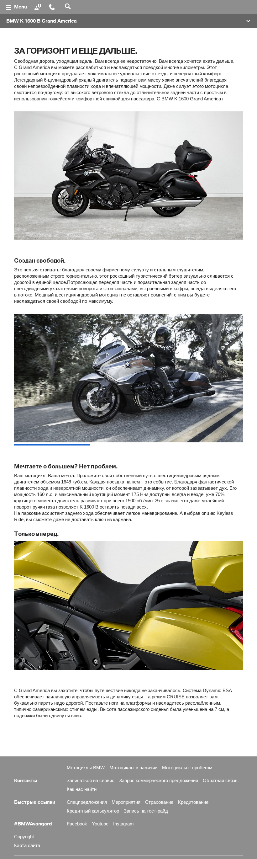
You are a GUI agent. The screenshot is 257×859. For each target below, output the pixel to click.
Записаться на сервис (90, 780)
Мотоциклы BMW (86, 767)
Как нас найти (82, 789)
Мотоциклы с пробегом (187, 767)
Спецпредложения (87, 802)
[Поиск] (68, 6)
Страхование (159, 802)
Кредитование (193, 802)
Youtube (100, 823)
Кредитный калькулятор (93, 811)
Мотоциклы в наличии (133, 767)
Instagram (123, 823)
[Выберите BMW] (38, 7)
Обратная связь (220, 780)
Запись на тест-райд (146, 811)
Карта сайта (27, 845)
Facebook (77, 823)
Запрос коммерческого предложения (158, 780)
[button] (128, 21)
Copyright (24, 836)
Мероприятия (126, 802)
